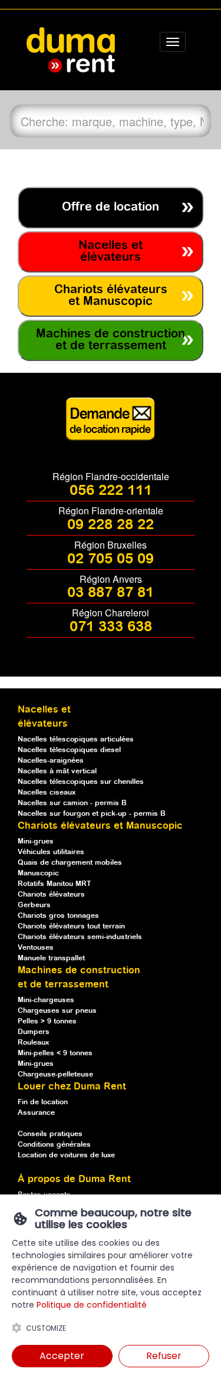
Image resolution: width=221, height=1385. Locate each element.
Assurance (36, 1113)
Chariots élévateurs (51, 894)
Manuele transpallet (51, 958)
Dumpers (34, 1032)
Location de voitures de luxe (66, 1155)
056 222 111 (111, 490)
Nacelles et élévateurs (110, 251)
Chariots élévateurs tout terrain (71, 926)
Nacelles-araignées (51, 760)
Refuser (164, 1356)
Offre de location (110, 207)
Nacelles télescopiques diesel (69, 750)
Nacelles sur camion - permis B (72, 803)
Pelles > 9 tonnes (47, 1021)
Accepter (61, 1356)
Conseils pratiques (50, 1134)
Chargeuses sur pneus (57, 1011)
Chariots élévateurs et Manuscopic (110, 296)
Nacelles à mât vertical (57, 771)
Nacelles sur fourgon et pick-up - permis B (92, 814)
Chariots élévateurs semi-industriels (80, 937)
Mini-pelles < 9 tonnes (55, 1053)
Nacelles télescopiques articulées (76, 739)
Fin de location (43, 1102)
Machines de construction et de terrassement (110, 340)
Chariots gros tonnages (58, 916)
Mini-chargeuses (46, 1000)
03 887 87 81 (110, 592)
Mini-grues (36, 841)
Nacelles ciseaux (46, 792)
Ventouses (36, 947)
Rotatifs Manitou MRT (54, 884)
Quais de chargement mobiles (70, 863)
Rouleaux (33, 1042)
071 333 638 (111, 627)
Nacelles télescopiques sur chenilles (81, 782)
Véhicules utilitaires (51, 852)
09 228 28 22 (110, 525)
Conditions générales (54, 1144)
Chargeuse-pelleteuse (55, 1074)
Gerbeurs (34, 905)
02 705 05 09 (110, 559)
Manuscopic (38, 873)
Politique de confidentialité (92, 1305)
